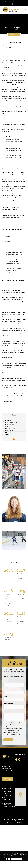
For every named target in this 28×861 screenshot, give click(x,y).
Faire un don (9, 407)
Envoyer (8, 739)
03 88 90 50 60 (6, 1)
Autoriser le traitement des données (12, 734)
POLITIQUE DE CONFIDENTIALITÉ (16, 822)
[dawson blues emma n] (14, 531)
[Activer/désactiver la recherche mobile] (22, 9)
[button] (20, 794)
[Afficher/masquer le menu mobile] (25, 9)
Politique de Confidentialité (16, 858)
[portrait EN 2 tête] (14, 493)
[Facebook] (16, 759)
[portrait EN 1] (14, 454)
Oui (6, 858)
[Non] (26, 856)
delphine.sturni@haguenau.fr (8, 800)
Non (9, 858)
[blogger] (14, 439)
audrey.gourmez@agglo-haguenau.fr (17, 1)
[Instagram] (19, 759)
